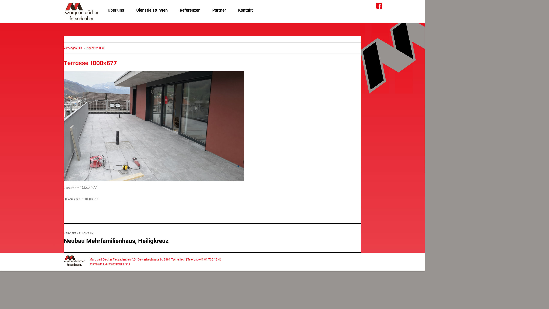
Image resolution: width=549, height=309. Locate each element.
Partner (219, 10)
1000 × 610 (91, 199)
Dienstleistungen (152, 10)
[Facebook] (379, 5)
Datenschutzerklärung (117, 263)
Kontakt (245, 10)
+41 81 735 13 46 (210, 259)
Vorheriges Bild (73, 48)
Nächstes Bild (95, 48)
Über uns (116, 10)
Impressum (96, 263)
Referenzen (190, 10)
